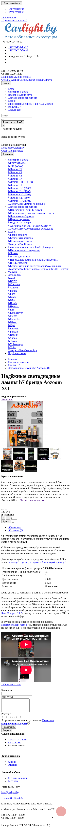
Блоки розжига (17, 234)
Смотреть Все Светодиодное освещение (30, 228)
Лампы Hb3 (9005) (19, 188)
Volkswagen (15, 344)
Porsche (13, 331)
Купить (6, 521)
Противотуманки (19, 219)
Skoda (12, 338)
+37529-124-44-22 (18, 47)
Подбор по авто (17, 353)
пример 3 (38, 562)
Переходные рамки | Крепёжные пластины (33, 259)
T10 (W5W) (15, 166)
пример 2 (26, 562)
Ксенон (12, 100)
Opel (11, 325)
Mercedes (14, 319)
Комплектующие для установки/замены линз (34, 266)
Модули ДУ (14, 106)
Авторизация (16, 8)
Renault (13, 334)
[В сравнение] (6, 509)
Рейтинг (6, 714)
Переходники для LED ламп (25, 209)
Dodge (12, 290)
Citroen (13, 287)
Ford (11, 293)
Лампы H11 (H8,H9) (20, 181)
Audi (11, 278)
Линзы (13, 253)
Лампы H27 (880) (19, 197)
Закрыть (7, 730)
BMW (12, 281)
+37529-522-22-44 (18, 50)
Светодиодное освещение (22, 97)
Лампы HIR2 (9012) (20, 200)
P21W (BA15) (16, 163)
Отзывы (12, 764)
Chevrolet (14, 284)
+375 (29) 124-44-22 (12, 797)
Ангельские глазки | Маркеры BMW (29, 225)
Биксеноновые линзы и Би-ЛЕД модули (30, 103)
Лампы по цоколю (18, 91)
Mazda (12, 315)
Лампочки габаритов (21, 216)
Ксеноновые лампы (20, 241)
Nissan (12, 322)
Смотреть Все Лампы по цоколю (26, 203)
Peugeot (13, 328)
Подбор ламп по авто (20, 94)
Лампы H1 (15, 169)
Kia (11, 309)
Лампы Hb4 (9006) (19, 191)
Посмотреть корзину (12, 147)
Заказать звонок (17, 745)
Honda (12, 303)
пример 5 (61, 562)
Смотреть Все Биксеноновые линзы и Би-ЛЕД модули (38, 269)
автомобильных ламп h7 (15, 624)
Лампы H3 (15, 172)
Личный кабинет (17, 778)
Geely (12, 297)
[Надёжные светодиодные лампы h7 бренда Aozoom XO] (24, 446)
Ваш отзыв (7, 696)
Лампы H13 (15, 185)
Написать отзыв (11, 684)
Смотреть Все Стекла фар (22, 350)
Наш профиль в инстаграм (16, 76)
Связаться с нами (17, 739)
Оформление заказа (12, 150)
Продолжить (9, 727)
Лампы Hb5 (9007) (19, 194)
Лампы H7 (15, 178)
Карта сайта (14, 742)
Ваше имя (6, 690)
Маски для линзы (19, 256)
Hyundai (13, 306)
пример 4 (49, 562)
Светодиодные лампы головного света (31, 213)
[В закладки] (2, 509)
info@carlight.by (10, 792)
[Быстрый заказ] (13, 522)
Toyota (12, 341)
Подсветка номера (19, 222)
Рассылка (13, 781)
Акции (12, 761)
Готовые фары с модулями (24, 250)
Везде (11, 88)
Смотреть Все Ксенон (20, 244)
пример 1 (14, 562)
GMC (12, 300)
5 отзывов (7, 399)
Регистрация (15, 11)
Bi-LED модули (18, 262)
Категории (8, 154)
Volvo (12, 347)
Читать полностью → (32, 500)
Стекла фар (14, 109)
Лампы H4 (15, 175)
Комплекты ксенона (20, 238)
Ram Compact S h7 (11, 613)
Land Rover (15, 312)
